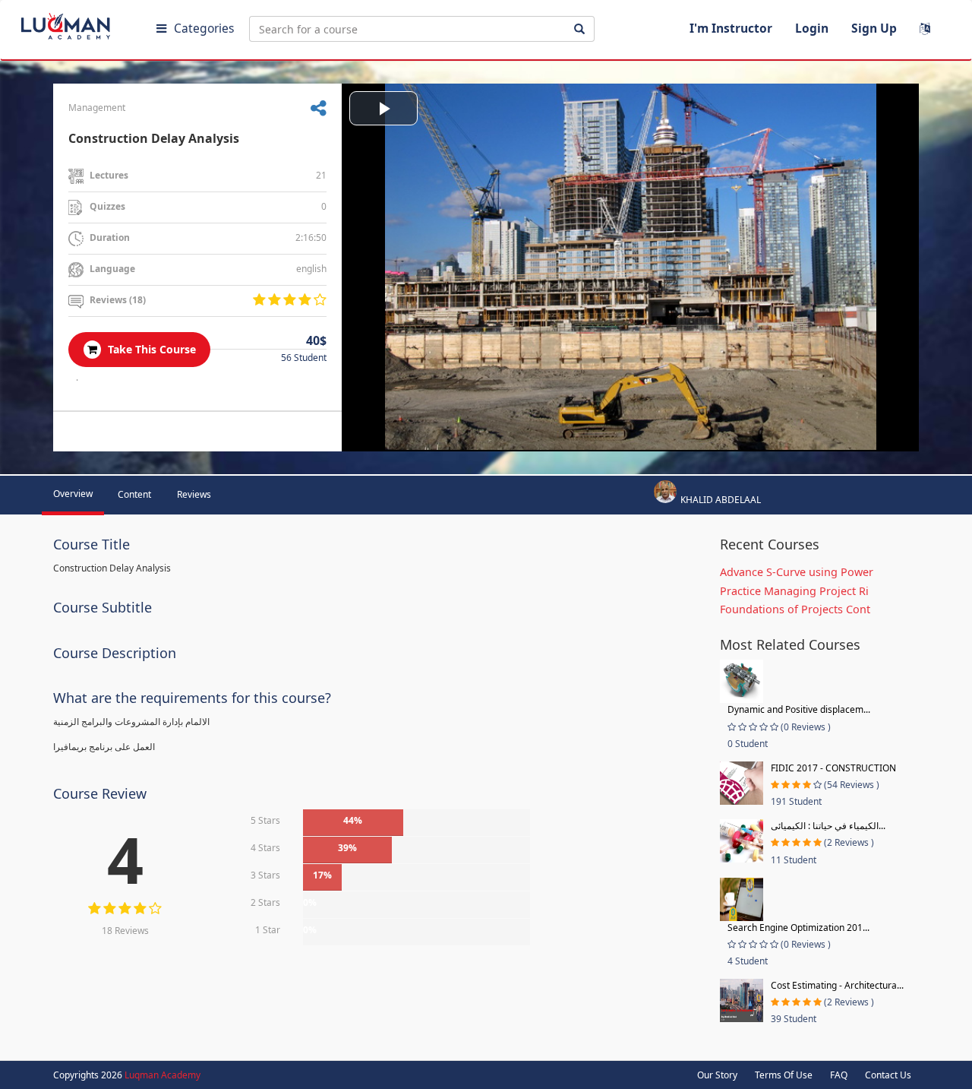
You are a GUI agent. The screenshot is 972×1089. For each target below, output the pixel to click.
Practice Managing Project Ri (794, 591)
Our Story (717, 1074)
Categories (204, 28)
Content (134, 494)
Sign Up (874, 28)
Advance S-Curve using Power (796, 572)
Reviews (194, 494)
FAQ (838, 1074)
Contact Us (888, 1074)
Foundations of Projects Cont (795, 609)
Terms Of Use (784, 1074)
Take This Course (150, 349)
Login (811, 28)
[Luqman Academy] (77, 23)
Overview (73, 493)
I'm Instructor (731, 28)
